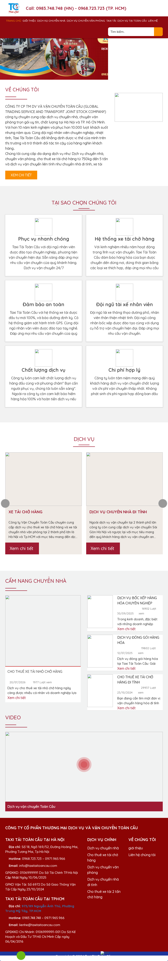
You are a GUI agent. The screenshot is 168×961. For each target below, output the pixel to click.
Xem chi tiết (21, 175)
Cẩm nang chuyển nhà (35, 581)
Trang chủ (13, 20)
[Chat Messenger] (63, 951)
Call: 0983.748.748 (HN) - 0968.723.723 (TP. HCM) (76, 8)
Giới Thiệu (29, 20)
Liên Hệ (153, 20)
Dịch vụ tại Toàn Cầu (132, 20)
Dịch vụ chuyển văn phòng (86, 20)
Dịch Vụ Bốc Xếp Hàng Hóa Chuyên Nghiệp (137, 600)
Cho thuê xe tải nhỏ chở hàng (34, 671)
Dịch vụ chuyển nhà (51, 20)
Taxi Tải (111, 20)
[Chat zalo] (105, 953)
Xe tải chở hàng (25, 511)
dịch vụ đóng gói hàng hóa (138, 640)
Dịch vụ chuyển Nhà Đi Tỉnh (118, 511)
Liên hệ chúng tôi (142, 855)
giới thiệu (135, 848)
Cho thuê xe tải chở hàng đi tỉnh (135, 679)
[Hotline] (21, 955)
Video (13, 717)
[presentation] (5, 503)
